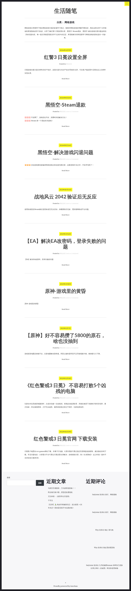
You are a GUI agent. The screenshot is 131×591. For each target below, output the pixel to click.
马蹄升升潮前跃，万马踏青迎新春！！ (62, 488)
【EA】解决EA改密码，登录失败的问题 (65, 243)
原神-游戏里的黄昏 (65, 291)
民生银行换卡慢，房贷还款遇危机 (60, 492)
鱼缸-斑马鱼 (108, 530)
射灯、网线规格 (111, 494)
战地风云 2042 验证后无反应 (65, 196)
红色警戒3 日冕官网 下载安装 (65, 438)
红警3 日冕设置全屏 (65, 57)
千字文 (50, 500)
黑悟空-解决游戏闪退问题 (65, 152)
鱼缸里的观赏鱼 (109, 547)
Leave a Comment (72, 111)
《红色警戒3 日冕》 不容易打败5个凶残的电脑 (65, 388)
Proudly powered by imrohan (66, 586)
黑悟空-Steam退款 (65, 105)
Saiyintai (95, 512)
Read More (65, 79)
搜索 (8, 477)
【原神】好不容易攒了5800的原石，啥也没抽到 (65, 338)
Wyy (97, 530)
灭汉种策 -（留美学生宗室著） (59, 496)
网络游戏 (69, 64)
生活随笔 (65, 10)
